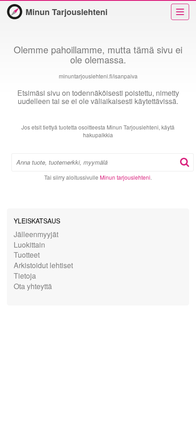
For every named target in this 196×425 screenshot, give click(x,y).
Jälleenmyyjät (36, 234)
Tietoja (25, 275)
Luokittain (29, 244)
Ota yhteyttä (33, 286)
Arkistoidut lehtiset (43, 265)
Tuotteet (27, 254)
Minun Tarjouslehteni (67, 12)
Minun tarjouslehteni (125, 177)
